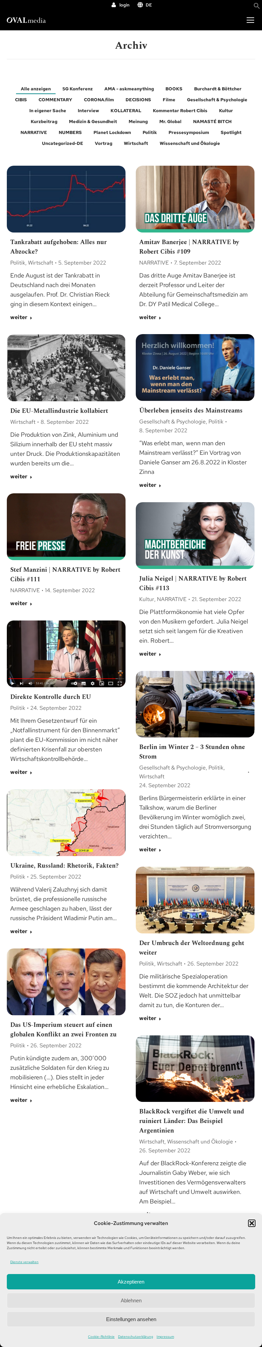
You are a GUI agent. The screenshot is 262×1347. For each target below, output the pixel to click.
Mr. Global (170, 121)
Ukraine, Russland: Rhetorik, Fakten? (64, 865)
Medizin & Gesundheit (93, 121)
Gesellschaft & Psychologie (217, 100)
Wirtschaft (136, 143)
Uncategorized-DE (62, 143)
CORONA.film (99, 100)
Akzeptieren (131, 1282)
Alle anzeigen (36, 89)
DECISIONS (138, 100)
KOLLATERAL (126, 111)
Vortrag (103, 143)
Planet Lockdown (112, 132)
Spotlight (231, 132)
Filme (169, 100)
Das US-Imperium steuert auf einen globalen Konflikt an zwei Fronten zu (63, 1029)
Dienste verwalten (24, 1262)
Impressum (165, 1336)
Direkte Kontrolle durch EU (50, 697)
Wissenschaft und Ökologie (190, 143)
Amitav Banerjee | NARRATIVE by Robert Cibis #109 (189, 247)
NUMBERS (70, 132)
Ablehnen (131, 1300)
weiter (18, 317)
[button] (251, 1223)
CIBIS (21, 100)
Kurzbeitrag (44, 121)
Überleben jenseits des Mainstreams (191, 410)
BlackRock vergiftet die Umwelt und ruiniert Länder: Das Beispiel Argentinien (191, 1121)
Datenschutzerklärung (135, 1336)
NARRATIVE (33, 132)
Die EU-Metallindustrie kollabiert (59, 411)
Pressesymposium (189, 132)
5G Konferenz (77, 89)
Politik (150, 132)
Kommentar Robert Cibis (180, 111)
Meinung (138, 121)
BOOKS (174, 89)
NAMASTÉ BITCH (212, 121)
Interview (88, 111)
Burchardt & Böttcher (218, 89)
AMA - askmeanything (129, 89)
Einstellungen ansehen (131, 1319)
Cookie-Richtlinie (101, 1336)
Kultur (226, 111)
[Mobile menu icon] (250, 20)
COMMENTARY (55, 100)
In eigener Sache (47, 111)
